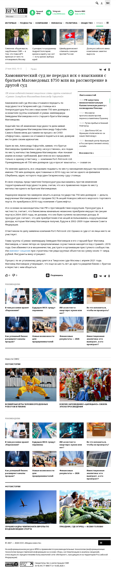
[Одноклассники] (109, 69)
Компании (41, 23)
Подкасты (26, 23)
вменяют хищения (19, 250)
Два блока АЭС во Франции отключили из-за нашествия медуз (92, 133)
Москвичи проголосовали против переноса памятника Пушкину (93, 115)
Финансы (56, 23)
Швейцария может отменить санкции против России (69, 51)
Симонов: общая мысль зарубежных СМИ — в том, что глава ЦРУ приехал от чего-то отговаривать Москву (16, 54)
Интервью (10, 23)
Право (99, 23)
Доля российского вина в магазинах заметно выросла (98, 51)
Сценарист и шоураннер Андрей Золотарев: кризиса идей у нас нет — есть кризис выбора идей (44, 54)
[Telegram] (105, 69)
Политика (71, 23)
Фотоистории (12, 364)
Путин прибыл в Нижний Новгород (93, 124)
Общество (87, 23)
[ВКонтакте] (100, 69)
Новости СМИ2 (12, 359)
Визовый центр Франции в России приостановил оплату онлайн (94, 143)
